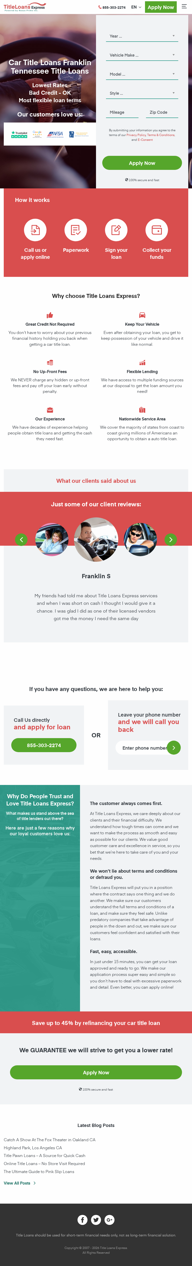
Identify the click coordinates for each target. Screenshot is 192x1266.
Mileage (112, 105)
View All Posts (17, 1183)
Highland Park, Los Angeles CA (33, 1147)
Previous (21, 539)
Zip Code (153, 105)
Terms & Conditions (160, 135)
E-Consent (145, 140)
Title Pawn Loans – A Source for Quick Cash (45, 1155)
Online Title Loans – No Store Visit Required (44, 1163)
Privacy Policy (136, 135)
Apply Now (161, 7)
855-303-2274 (44, 745)
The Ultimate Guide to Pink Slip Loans (39, 1171)
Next (170, 539)
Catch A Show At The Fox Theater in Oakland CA (50, 1139)
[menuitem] (134, 7)
